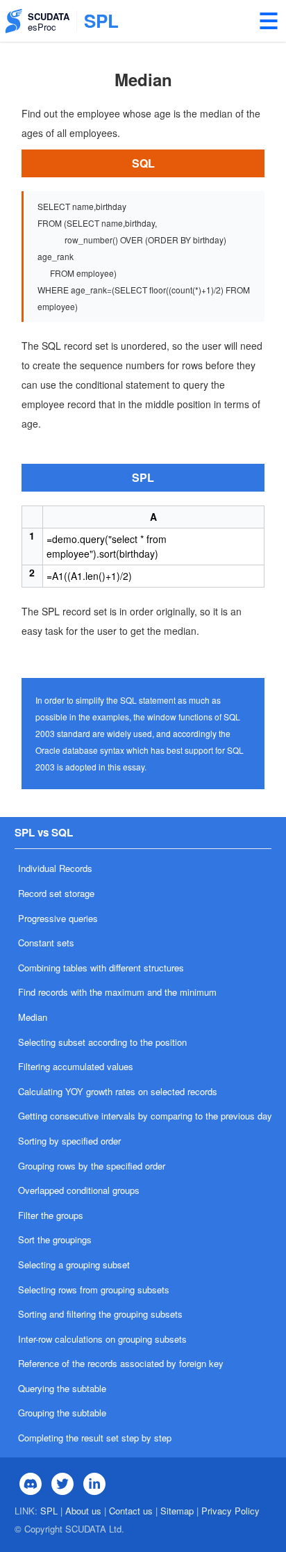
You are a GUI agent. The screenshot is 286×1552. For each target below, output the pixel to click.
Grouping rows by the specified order (91, 1165)
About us (83, 1510)
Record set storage (56, 893)
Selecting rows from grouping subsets (93, 1289)
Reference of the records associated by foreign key (121, 1363)
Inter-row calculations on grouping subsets (102, 1338)
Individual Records (55, 868)
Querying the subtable (62, 1388)
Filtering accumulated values (75, 1066)
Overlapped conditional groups (79, 1190)
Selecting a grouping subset (74, 1264)
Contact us (131, 1510)
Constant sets (46, 942)
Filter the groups (50, 1215)
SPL (49, 1510)
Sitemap (177, 1510)
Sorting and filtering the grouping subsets (100, 1313)
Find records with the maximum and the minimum (117, 992)
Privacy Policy (230, 1510)
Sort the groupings (55, 1239)
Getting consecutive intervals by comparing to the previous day (145, 1115)
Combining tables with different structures (101, 967)
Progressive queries (58, 918)
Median (32, 1017)
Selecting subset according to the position (102, 1042)
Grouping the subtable (62, 1412)
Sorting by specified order (69, 1140)
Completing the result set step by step (94, 1437)
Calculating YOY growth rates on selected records (117, 1091)
